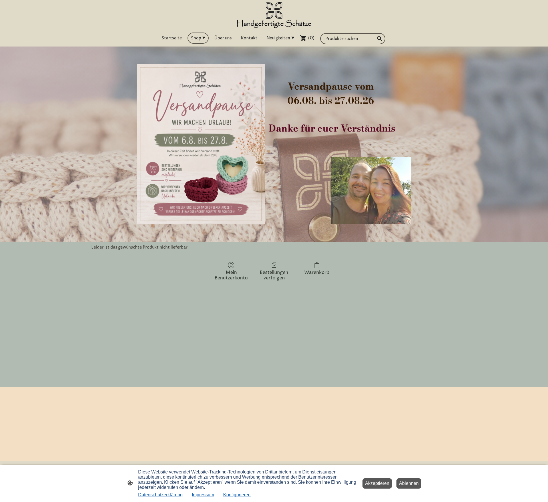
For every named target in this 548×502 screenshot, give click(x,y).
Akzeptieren (377, 483)
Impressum (203, 494)
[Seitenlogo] (274, 15)
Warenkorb (316, 272)
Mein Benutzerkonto (231, 275)
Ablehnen (409, 483)
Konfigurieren (237, 494)
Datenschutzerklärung (160, 494)
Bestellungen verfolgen (274, 275)
